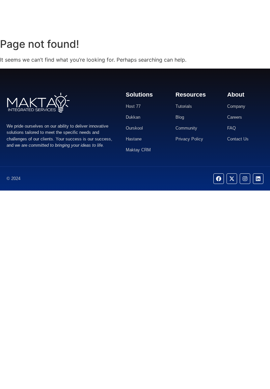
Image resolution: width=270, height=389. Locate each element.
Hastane (134, 138)
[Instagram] (245, 178)
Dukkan (133, 117)
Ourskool (134, 128)
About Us (129, 17)
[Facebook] (218, 178)
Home (107, 17)
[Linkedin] (258, 178)
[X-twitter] (232, 178)
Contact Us (157, 17)
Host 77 (133, 106)
